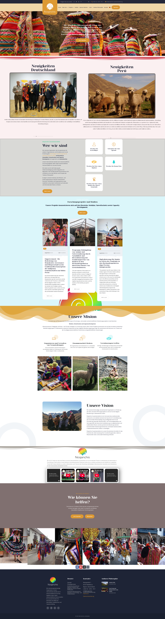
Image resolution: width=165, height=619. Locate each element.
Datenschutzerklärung (88, 596)
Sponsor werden (83, 7)
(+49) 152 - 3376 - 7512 (98, 1)
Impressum (86, 593)
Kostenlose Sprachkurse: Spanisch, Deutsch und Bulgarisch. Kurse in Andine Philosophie (74, 587)
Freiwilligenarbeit (71, 584)
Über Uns (64, 7)
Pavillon (76, 7)
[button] (81, 53)
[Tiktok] (87, 567)
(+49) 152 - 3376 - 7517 (89, 589)
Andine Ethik (112, 582)
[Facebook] (77, 567)
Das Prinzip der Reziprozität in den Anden (113, 590)
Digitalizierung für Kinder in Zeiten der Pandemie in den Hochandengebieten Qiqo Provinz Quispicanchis (109, 263)
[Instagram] (84, 567)
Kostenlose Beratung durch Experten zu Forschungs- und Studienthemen (74, 593)
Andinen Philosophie (98, 7)
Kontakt (106, 7)
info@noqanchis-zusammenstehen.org (114, 1)
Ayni (90, 7)
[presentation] (5, 34)
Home (59, 7)
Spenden (69, 582)
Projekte (71, 7)
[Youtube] (80, 567)
